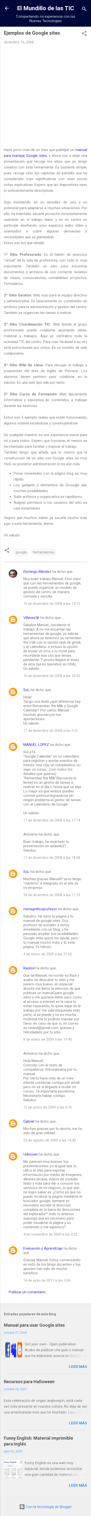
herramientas (43, 552)
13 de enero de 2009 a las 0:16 (47, 1107)
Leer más (78, 1366)
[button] (84, 34)
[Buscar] (84, 9)
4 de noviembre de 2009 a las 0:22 (50, 1234)
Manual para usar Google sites (34, 1325)
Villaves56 (31, 617)
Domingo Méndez (37, 571)
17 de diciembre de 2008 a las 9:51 (50, 730)
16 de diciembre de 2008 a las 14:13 (51, 603)
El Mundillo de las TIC (45, 8)
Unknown (30, 1154)
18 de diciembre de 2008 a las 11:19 (51, 895)
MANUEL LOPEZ (36, 744)
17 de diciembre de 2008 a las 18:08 (51, 857)
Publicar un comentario (27, 1292)
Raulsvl (28, 968)
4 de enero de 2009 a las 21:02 (47, 954)
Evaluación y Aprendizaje (43, 1248)
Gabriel (28, 1121)
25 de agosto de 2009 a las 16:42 (49, 1140)
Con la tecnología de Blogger (48, 1507)
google (21, 552)
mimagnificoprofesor (40, 909)
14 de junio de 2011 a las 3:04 (46, 1280)
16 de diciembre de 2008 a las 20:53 (51, 676)
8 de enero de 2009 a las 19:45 (47, 1039)
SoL (26, 690)
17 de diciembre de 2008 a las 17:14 (51, 820)
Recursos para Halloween (29, 1381)
